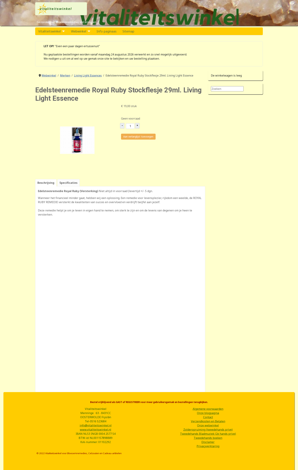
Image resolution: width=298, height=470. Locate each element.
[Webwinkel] (88, 31)
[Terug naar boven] (292, 463)
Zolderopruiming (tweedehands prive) (208, 429)
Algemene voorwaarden (208, 409)
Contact (208, 417)
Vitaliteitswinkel (49, 31)
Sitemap (128, 31)
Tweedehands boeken (208, 438)
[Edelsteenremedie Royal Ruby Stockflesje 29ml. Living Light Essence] (77, 140)
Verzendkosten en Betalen (208, 421)
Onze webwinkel (208, 425)
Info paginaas (106, 31)
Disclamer (208, 442)
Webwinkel (78, 31)
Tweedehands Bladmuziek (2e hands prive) (208, 434)
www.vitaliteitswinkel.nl (95, 429)
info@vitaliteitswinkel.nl (96, 425)
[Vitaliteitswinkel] (63, 31)
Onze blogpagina (208, 413)
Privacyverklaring (208, 446)
